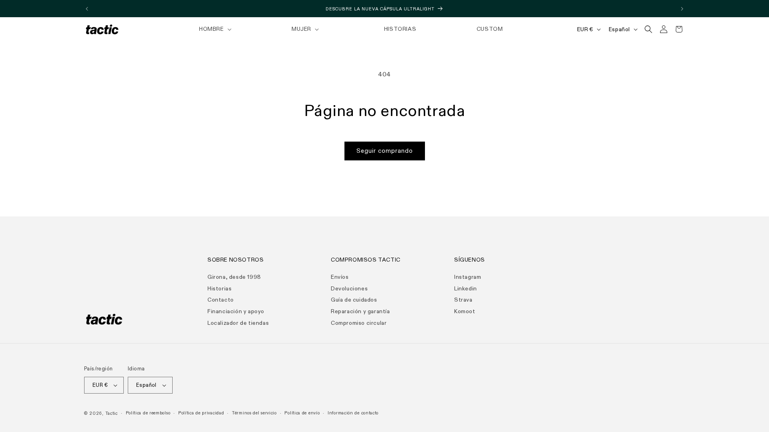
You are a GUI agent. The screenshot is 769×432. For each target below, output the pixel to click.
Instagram (467, 277)
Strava (463, 300)
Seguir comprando (384, 151)
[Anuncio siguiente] (682, 8)
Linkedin (465, 288)
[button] (214, 29)
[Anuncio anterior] (87, 8)
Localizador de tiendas (238, 323)
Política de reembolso (148, 413)
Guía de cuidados (354, 300)
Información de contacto (353, 413)
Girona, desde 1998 (234, 277)
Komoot (464, 311)
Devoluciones (349, 288)
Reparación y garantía (360, 311)
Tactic (111, 413)
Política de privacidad (201, 413)
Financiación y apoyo (235, 311)
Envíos (340, 277)
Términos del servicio (254, 413)
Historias (219, 288)
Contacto (220, 300)
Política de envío (302, 413)
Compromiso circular (359, 323)
